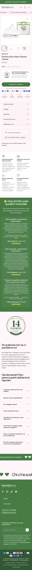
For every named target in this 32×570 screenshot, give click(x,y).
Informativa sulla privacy (21, 562)
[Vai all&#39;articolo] (4, 48)
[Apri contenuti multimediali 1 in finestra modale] (27, 19)
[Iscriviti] (27, 530)
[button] (5, 53)
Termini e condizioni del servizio (10, 565)
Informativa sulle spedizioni (23, 565)
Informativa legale (16, 567)
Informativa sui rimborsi (10, 562)
